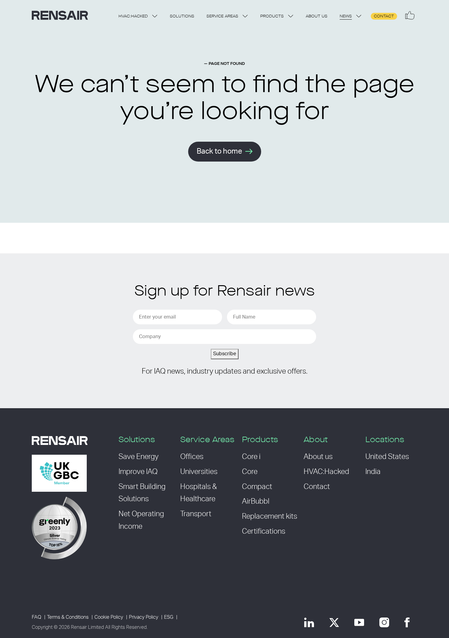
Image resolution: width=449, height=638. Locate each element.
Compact (257, 487)
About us (316, 16)
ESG (168, 617)
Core (249, 472)
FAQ (36, 617)
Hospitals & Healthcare (198, 493)
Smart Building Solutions (142, 493)
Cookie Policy (108, 617)
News (346, 16)
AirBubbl (255, 501)
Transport (195, 514)
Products (272, 16)
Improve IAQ (138, 472)
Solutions (182, 16)
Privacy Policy (143, 617)
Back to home (219, 151)
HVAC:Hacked (133, 16)
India (373, 472)
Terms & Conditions (68, 617)
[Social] (410, 15)
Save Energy (139, 457)
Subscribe (224, 353)
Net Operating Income (141, 520)
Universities (198, 472)
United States (387, 457)
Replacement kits (269, 516)
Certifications (263, 531)
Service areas (222, 16)
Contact (384, 16)
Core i (251, 457)
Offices (191, 457)
